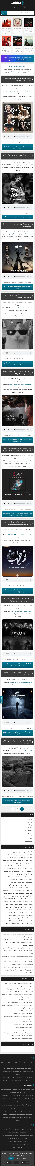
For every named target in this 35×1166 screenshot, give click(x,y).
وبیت (11, 1158)
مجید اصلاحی (11, 910)
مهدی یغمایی (19, 910)
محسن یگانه (20, 915)
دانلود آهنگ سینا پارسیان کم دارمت (22, 1014)
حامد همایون (10, 869)
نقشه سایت (5, 7)
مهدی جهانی (20, 912)
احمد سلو (22, 863)
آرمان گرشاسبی (28, 852)
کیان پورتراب (20, 899)
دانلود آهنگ (28, 1049)
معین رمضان (28, 915)
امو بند (11, 863)
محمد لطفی (29, 918)
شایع (11, 91)
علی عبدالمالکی (28, 888)
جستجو (4, 13)
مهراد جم (14, 918)
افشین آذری (13, 860)
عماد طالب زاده (18, 888)
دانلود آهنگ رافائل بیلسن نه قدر (23, 1025)
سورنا (12, 611)
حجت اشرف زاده (28, 869)
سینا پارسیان (28, 882)
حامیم (22, 871)
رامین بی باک (7, 871)
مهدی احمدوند (28, 907)
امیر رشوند (6, 860)
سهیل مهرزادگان (27, 877)
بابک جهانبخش (28, 866)
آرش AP (30, 855)
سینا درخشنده (28, 880)
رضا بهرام (15, 874)
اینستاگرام (25, 1163)
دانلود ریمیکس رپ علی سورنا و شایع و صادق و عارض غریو (18, 287)
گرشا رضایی (15, 896)
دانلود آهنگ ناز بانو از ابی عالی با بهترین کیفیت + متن (17, 948)
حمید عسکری (18, 869)
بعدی (13, 809)
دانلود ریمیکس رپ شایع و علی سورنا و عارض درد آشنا (17, 217)
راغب (10, 874)
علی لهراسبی (28, 891)
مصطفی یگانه (28, 910)
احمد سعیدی (10, 858)
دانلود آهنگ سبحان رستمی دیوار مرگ (22, 1038)
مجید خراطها (12, 912)
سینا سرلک (13, 882)
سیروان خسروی (17, 877)
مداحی (31, 7)
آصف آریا (6, 852)
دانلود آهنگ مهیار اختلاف (25, 1000)
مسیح (18, 921)
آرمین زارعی (19, 852)
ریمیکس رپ (28, 830)
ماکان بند (29, 921)
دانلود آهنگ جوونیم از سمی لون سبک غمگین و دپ (18, 940)
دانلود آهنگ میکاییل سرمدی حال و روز (21, 1036)
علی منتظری (20, 891)
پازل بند (7, 866)
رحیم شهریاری (16, 871)
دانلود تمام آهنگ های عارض (17, 66)
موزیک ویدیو (28, 841)
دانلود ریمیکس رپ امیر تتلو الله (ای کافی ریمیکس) (18, 1033)
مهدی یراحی (12, 915)
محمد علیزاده (28, 912)
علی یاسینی (5, 891)
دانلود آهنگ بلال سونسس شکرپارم (22, 1030)
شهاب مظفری (28, 885)
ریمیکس (29, 828)
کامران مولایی (7, 896)
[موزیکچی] (17, 3)
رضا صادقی (29, 874)
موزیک (30, 836)
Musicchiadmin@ (21, 60)
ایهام (6, 863)
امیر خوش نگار (28, 858)
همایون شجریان (16, 923)
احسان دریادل (19, 858)
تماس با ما (15, 7)
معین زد (23, 921)
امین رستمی (28, 860)
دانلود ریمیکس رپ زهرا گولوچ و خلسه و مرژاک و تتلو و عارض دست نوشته (17, 373)
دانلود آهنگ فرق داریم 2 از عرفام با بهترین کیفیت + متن (17, 1081)
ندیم (23, 923)
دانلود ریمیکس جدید (26, 91)
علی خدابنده (13, 891)
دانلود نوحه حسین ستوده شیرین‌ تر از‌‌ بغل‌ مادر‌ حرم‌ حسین (17, 1148)
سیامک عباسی (8, 877)
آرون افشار (12, 852)
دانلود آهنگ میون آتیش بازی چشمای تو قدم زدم (19, 1003)
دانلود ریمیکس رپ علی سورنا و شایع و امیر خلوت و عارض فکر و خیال (17, 79)
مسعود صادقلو (28, 904)
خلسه (10, 384)
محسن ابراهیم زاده (10, 899)
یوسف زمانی (7, 923)
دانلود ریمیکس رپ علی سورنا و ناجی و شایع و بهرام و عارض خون (17, 733)
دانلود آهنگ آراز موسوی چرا (24, 1022)
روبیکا (16, 1163)
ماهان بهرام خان (17, 901)
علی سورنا (16, 91)
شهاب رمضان (19, 885)
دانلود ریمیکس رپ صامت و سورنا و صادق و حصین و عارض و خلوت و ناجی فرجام (17, 599)
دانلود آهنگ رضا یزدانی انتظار (24, 1027)
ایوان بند (16, 863)
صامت (16, 611)
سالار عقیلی (21, 882)
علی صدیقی (29, 893)
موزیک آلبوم (28, 839)
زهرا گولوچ (16, 384)
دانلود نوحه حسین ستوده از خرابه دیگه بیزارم (17, 1145)
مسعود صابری (10, 907)
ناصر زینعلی (29, 923)
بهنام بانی (19, 866)
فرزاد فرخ (22, 896)
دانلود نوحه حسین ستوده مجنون (17, 1142)
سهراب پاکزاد (19, 880)
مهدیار (8, 535)
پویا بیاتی (13, 866)
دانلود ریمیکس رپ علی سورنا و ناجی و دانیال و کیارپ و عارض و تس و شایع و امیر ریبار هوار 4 (17, 449)
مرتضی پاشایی (18, 904)
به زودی (29, 819)
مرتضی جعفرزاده (7, 901)
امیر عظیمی (21, 860)
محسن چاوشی (9, 904)
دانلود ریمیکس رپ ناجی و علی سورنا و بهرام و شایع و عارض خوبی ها (17, 364)
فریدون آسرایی (8, 893)
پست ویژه (29, 822)
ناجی (18, 308)
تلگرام (8, 1163)
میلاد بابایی (21, 918)
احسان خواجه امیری (21, 855)
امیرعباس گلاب (11, 855)
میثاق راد (8, 918)
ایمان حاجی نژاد (15, 535)
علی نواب (15, 893)
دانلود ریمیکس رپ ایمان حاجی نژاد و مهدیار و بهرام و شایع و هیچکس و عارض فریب (17, 523)
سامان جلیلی (11, 880)
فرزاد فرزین (29, 896)
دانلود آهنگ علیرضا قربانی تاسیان (23, 1011)
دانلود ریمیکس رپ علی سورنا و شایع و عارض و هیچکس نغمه (17, 801)
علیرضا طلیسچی (11, 885)
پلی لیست (23, 7)
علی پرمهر (21, 893)
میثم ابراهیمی (19, 907)
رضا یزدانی (22, 874)
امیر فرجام (29, 863)
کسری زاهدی (28, 899)
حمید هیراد (29, 871)
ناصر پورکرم (12, 921)
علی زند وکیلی (9, 888)
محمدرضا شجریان (27, 901)
